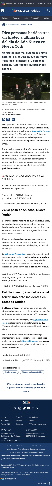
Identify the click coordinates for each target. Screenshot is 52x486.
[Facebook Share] (3, 119)
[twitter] (15, 409)
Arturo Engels (16, 114)
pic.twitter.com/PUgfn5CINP (16, 355)
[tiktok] (24, 409)
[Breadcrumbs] (5, 24)
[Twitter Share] (8, 119)
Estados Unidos (10, 372)
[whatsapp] (37, 408)
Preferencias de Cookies (29, 446)
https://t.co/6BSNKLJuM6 (14, 280)
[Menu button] (3, 10)
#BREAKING (11, 176)
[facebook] (33, 409)
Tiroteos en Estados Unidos (32, 372)
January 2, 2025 (38, 203)
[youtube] (28, 409)
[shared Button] (13, 119)
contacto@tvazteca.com (35, 434)
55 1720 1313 (30, 436)
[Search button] (48, 10)
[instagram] (19, 409)
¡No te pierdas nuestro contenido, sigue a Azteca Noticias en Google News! (26, 388)
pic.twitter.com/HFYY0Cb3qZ (16, 198)
